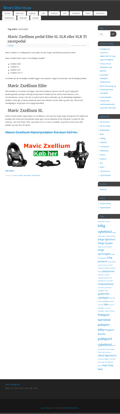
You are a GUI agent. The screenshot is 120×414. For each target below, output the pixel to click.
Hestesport (105, 146)
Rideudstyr (104, 150)
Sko (101, 163)
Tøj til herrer (105, 171)
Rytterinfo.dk (105, 207)
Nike (106, 304)
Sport (102, 167)
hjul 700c (112, 298)
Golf (64, 13)
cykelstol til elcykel (103, 275)
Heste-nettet (105, 203)
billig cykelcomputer (104, 221)
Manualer (23, 18)
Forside (7, 13)
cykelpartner (108, 271)
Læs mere (10, 170)
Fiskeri (88, 13)
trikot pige (101, 362)
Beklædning (104, 130)
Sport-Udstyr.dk (17, 7)
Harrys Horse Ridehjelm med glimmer (106, 67)
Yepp (104, 365)
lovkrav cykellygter (103, 301)
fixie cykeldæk (108, 281)
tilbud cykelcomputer (104, 352)
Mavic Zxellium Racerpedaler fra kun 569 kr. (41, 132)
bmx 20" (110, 265)
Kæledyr (32, 13)
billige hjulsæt (105, 243)
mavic (15, 175)
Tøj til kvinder (105, 175)
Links (43, 13)
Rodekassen (9, 18)
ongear (107, 311)
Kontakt (36, 18)
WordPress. (75, 408)
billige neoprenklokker (105, 247)
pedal (20, 175)
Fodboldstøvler (106, 284)
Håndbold (76, 13)
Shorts (102, 155)
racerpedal (35, 175)
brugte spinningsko (103, 268)
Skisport (103, 159)
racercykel (27, 175)
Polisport (112, 311)
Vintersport (100, 13)
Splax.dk (103, 189)
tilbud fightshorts (107, 355)
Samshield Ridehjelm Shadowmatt (105, 78)
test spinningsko (109, 349)
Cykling (10, 45)
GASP (106, 291)
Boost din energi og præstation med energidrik (108, 89)
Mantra (65, 408)
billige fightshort (106, 239)
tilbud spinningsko (103, 359)
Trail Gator (112, 359)
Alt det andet (105, 126)
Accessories (105, 122)
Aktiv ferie (20, 13)
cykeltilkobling (102, 278)
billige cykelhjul (111, 236)
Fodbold (54, 13)
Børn (102, 134)
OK (112, 34)
